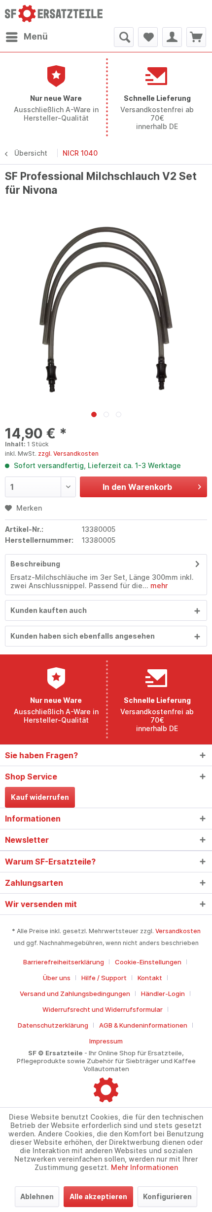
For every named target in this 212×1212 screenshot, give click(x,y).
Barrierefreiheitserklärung (63, 962)
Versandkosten (178, 931)
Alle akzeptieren (98, 1196)
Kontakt (150, 978)
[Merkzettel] (148, 37)
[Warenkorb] (196, 37)
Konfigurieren (167, 1196)
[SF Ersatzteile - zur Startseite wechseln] (55, 13)
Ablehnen (37, 1196)
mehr (158, 585)
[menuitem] (26, 37)
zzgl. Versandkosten (68, 453)
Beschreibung (35, 564)
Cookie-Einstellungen (148, 962)
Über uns (57, 978)
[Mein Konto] (172, 37)
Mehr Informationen (144, 1167)
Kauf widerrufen (40, 797)
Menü (36, 37)
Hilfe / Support (104, 978)
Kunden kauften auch (48, 610)
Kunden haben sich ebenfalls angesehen (82, 636)
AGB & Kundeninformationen (143, 1025)
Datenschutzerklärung (53, 1025)
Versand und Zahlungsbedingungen (75, 993)
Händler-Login (163, 993)
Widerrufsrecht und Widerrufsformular (102, 1009)
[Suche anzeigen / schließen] (124, 37)
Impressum (106, 1041)
